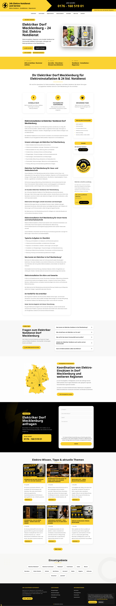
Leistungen (41, 13)
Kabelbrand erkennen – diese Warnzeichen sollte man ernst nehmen (57, 521)
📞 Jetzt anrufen (28, 48)
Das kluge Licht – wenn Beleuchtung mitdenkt (79, 480)
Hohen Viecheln (37, 571)
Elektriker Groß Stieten (48, 566)
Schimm (47, 571)
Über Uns (75, 13)
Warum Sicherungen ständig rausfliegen (80, 521)
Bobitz (72, 571)
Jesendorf (62, 575)
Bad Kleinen (56, 571)
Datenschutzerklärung (102, 599)
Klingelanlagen (54, 590)
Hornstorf (65, 571)
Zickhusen (89, 571)
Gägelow (80, 571)
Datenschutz (77, 597)
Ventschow (53, 575)
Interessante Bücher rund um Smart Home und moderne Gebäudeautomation (57, 480)
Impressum (76, 594)
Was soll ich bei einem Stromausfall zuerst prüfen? (70, 337)
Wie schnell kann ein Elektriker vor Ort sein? (68, 332)
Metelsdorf (60, 566)
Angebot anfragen (40, 48)
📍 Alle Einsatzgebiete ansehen (65, 394)
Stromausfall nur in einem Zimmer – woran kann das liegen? (32, 521)
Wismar (86, 566)
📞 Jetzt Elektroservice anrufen (31, 347)
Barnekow (26, 571)
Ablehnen (101, 602)
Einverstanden (92, 602)
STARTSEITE (33, 13)
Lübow (78, 566)
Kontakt (83, 13)
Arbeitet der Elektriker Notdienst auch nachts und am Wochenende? (71, 342)
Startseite (76, 590)
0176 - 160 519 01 (71, 6)
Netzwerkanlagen (55, 592)
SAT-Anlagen (54, 597)
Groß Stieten (70, 566)
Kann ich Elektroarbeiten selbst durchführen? (68, 348)
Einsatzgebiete (60, 13)
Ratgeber (68, 13)
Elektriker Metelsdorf (33, 566)
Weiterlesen (27, 499)
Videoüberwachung (55, 594)
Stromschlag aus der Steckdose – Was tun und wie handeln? (34, 480)
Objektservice (50, 13)
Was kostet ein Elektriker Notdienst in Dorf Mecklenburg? (72, 327)
